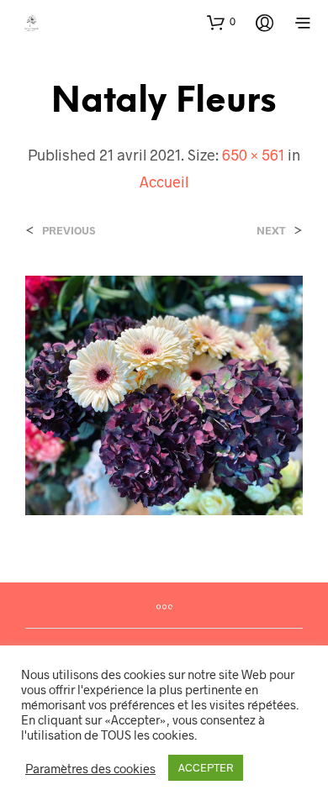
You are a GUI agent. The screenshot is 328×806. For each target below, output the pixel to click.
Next (271, 230)
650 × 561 (253, 154)
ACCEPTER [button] (205, 767)
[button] (221, 21)
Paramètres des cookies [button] (90, 768)
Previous (68, 230)
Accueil (164, 181)
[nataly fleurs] (164, 393)
